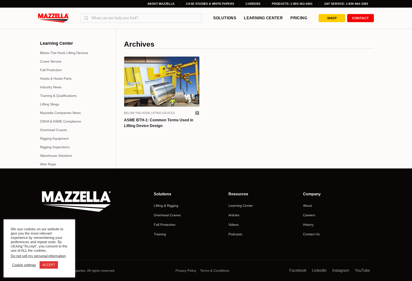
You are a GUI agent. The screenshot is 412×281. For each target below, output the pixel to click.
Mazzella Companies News (60, 113)
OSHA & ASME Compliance (60, 121)
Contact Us (311, 234)
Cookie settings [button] (24, 265)
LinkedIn (319, 270)
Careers (253, 3)
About (307, 205)
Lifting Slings (49, 104)
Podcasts (235, 234)
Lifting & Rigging (166, 205)
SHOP (332, 18)
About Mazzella (161, 3)
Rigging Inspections (55, 147)
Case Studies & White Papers (210, 3)
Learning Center (263, 18)
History (308, 225)
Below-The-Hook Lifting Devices (64, 53)
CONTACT (360, 18)
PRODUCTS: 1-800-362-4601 (292, 3)
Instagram (340, 270)
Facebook (297, 270)
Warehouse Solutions (56, 156)
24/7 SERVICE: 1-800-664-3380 (346, 3)
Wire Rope (48, 164)
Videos (233, 225)
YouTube (362, 270)
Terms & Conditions (214, 270)
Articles (233, 215)
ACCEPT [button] (48, 265)
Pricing (298, 18)
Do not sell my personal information (38, 256)
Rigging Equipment (54, 138)
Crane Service (51, 61)
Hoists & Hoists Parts (56, 78)
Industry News (51, 87)
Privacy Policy (185, 270)
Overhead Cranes (53, 130)
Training (160, 234)
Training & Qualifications (58, 96)
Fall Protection (51, 70)
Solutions (225, 18)
